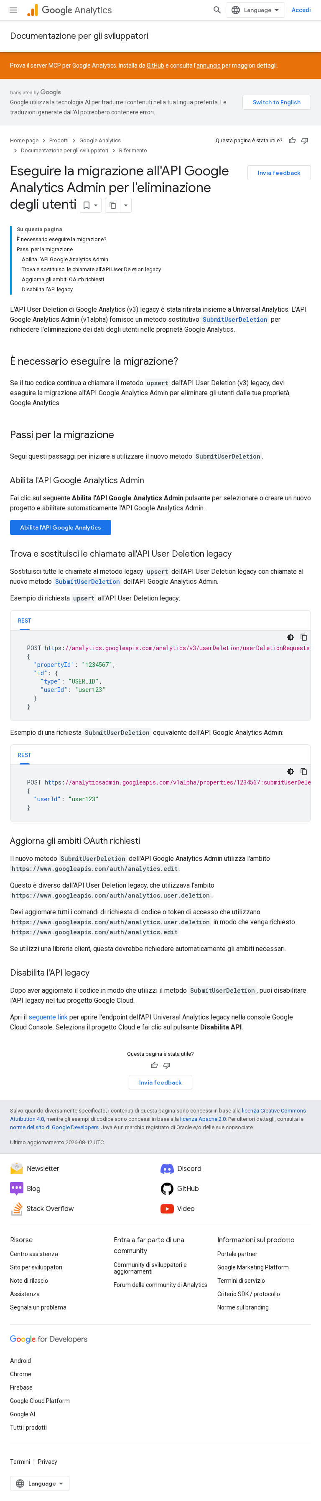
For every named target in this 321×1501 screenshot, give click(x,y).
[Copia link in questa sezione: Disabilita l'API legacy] (97, 974)
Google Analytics (100, 140)
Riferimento (133, 150)
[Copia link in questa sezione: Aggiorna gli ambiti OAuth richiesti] (148, 842)
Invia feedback (279, 173)
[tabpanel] (160, 676)
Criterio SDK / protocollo (248, 1294)
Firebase (21, 1387)
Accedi (301, 10)
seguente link (48, 1017)
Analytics (93, 10)
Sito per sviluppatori (36, 1267)
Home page (24, 140)
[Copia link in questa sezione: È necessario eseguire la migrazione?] (186, 362)
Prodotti (59, 140)
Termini (20, 1461)
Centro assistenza (34, 1254)
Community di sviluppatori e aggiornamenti (150, 1268)
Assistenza (25, 1294)
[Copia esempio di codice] (304, 637)
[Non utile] (304, 140)
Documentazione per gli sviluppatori (79, 36)
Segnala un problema (38, 1307)
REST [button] (24, 620)
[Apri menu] (13, 10)
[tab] (24, 620)
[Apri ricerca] (217, 10)
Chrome (20, 1374)
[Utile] (292, 140)
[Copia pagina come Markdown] (112, 205)
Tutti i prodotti (28, 1427)
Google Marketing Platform (253, 1267)
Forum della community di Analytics (160, 1285)
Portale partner (237, 1254)
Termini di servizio (241, 1280)
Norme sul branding (243, 1307)
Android (20, 1360)
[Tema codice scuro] (290, 637)
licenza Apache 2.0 (203, 1119)
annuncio (208, 65)
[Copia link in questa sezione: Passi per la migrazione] (122, 436)
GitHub (155, 65)
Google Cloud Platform (40, 1401)
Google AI (22, 1414)
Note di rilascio (29, 1280)
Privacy (47, 1461)
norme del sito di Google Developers (54, 1127)
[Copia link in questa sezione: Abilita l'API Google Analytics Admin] (152, 481)
